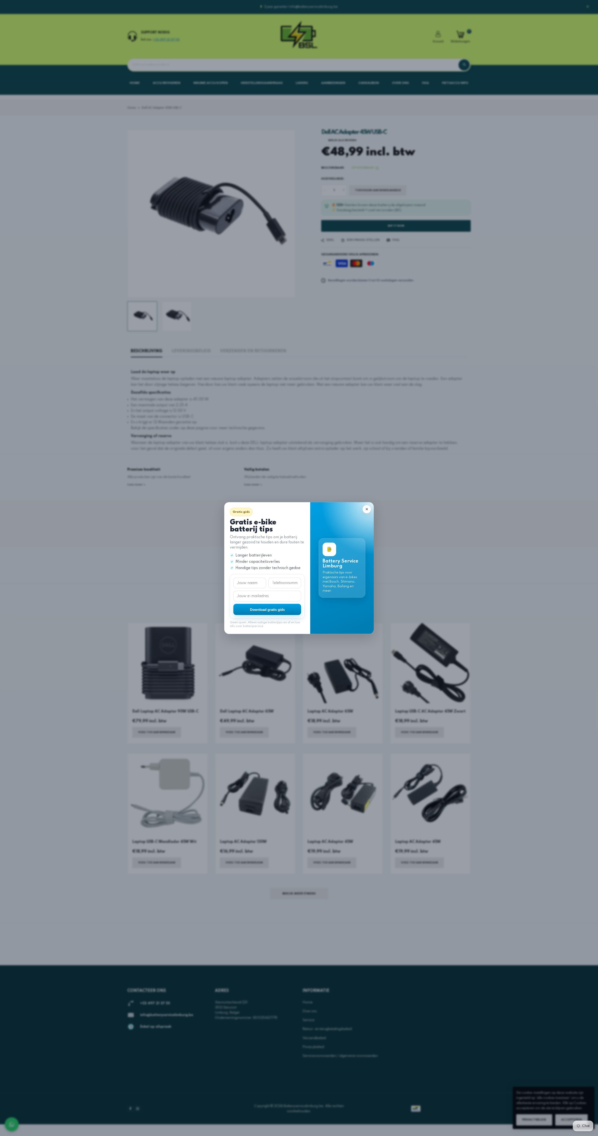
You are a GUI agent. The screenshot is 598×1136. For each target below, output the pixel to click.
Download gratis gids (267, 609)
